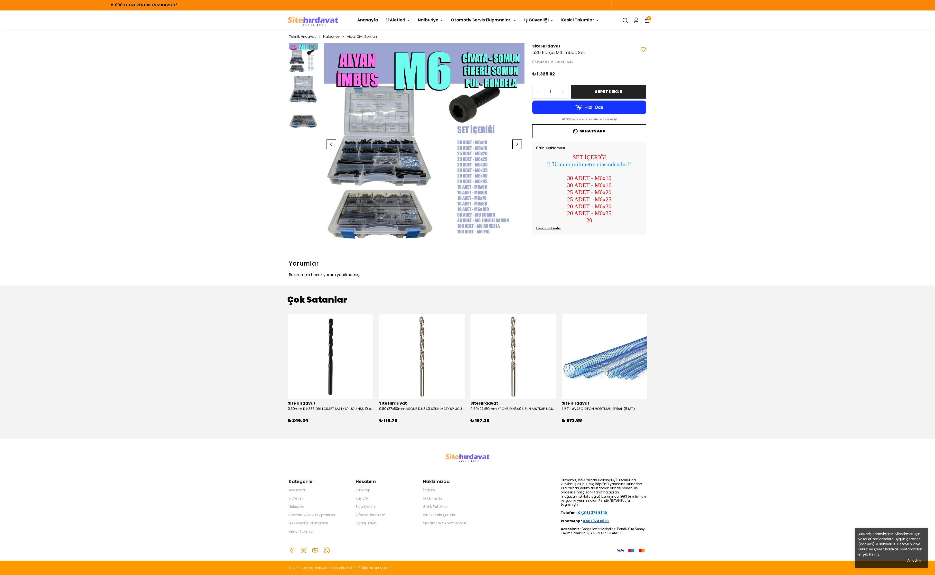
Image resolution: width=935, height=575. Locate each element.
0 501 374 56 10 (596, 521)
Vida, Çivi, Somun (362, 36)
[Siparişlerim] (636, 20)
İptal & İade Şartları (439, 514)
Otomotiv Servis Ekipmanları (481, 20)
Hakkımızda (432, 498)
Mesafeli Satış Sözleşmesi (444, 523)
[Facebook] (292, 550)
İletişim (429, 490)
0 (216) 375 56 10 (592, 512)
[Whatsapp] (327, 550)
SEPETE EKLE (608, 91)
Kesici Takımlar (577, 20)
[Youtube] (315, 550)
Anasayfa (367, 20)
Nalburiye (428, 20)
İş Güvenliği (536, 20)
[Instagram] (303, 550)
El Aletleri (395, 20)
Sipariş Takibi (366, 523)
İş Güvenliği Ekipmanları (308, 523)
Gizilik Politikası (435, 506)
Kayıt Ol (362, 498)
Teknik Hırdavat (302, 36)
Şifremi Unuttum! (370, 514)
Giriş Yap (363, 490)
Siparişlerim (365, 506)
